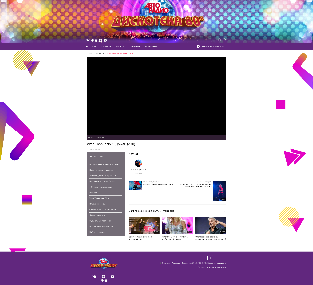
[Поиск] (122, 149)
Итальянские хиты (97, 204)
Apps (104, 281)
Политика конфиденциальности (212, 267)
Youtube (112, 276)
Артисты (120, 46)
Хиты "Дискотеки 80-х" (99, 198)
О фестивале (134, 46)
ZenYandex (103, 276)
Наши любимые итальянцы (101, 170)
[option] (144, 229)
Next (99, 137)
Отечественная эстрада (101, 187)
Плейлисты (106, 46)
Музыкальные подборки (100, 221)
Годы (94, 46)
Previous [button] (221, 211)
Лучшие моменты (97, 215)
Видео (99, 53)
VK (94, 276)
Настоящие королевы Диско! (102, 181)
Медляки (93, 193)
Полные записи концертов (101, 226)
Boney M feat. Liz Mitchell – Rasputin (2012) (141, 238)
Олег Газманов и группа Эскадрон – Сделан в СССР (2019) (210, 238)
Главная (86, 46)
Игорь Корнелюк (138, 169)
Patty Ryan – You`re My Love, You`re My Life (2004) (175, 238)
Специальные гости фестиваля (102, 209)
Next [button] (224, 211)
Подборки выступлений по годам (104, 164)
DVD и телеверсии (97, 232)
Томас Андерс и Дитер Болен (102, 176)
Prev (92, 137)
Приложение (151, 46)
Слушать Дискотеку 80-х (212, 46)
